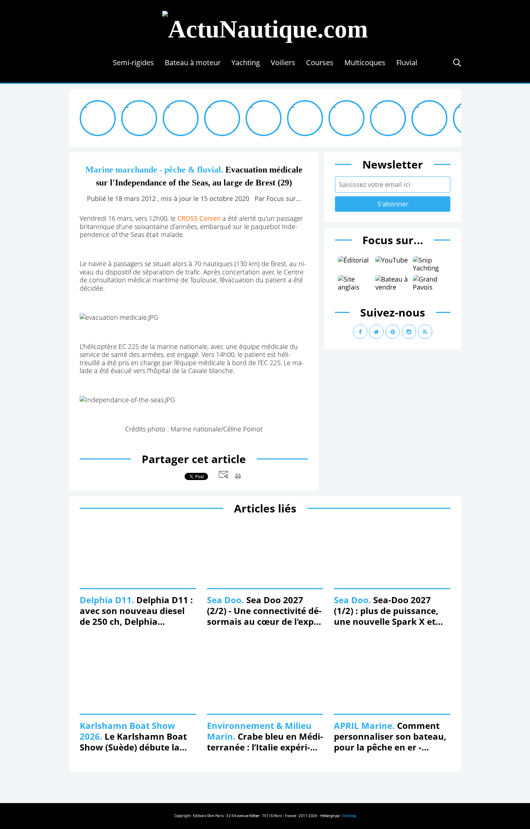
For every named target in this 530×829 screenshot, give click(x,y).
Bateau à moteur (193, 62)
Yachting (245, 62)
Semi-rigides (133, 62)
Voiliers (283, 62)
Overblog (348, 816)
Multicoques (364, 62)
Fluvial (406, 62)
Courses (320, 62)
